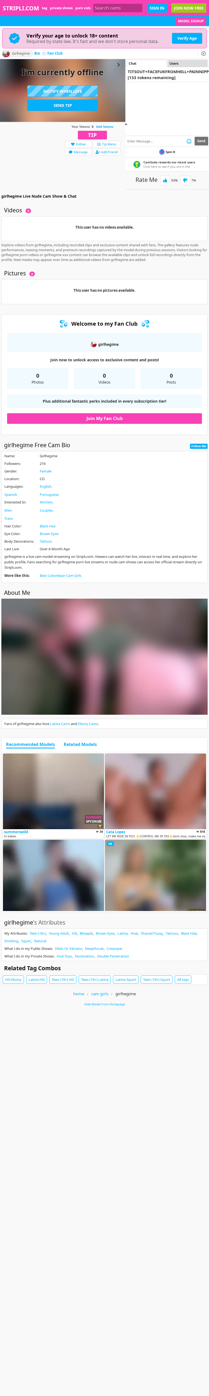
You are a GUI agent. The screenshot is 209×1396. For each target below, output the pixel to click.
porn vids (83, 8)
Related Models (80, 744)
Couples (46, 510)
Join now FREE (189, 8)
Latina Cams (60, 723)
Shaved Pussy (152, 933)
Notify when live (62, 91)
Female (45, 471)
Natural (40, 940)
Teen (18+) (38, 933)
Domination (84, 956)
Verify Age (187, 38)
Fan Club (55, 53)
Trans (8, 518)
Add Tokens (104, 127)
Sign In (157, 8)
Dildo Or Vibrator (68, 948)
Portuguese (49, 494)
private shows (61, 8)
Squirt (26, 940)
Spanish (10, 494)
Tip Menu (109, 144)
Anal (134, 933)
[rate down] (185, 180)
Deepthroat (94, 948)
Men (8, 510)
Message (81, 152)
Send (201, 141)
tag (44, 8)
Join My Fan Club (105, 418)
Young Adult (59, 933)
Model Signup (191, 21)
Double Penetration (113, 956)
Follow (80, 144)
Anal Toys (64, 956)
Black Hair (48, 526)
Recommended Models (30, 744)
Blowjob (86, 933)
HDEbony (13, 979)
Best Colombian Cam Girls (60, 575)
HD (74, 933)
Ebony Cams (88, 723)
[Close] (203, 53)
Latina (123, 933)
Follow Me (198, 446)
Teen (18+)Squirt (156, 979)
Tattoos (46, 541)
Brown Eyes (49, 533)
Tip (92, 135)
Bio (37, 53)
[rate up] (165, 180)
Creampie (114, 948)
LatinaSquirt (125, 979)
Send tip (63, 105)
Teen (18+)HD (63, 979)
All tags (183, 979)
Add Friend (109, 152)
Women (46, 502)
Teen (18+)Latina (94, 979)
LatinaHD (37, 979)
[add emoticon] (189, 141)
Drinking (11, 940)
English (45, 486)
